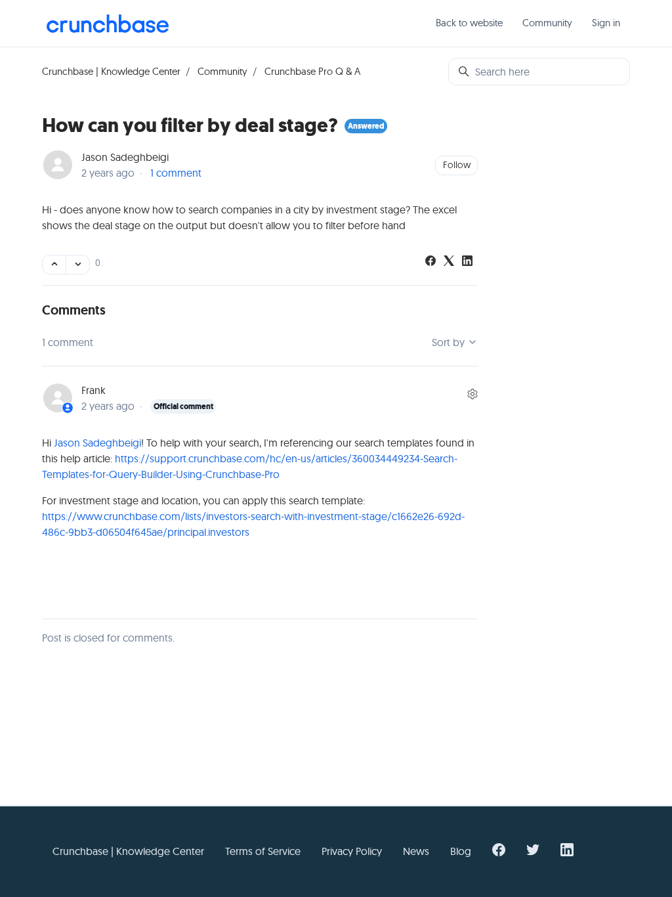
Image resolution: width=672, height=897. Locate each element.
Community (547, 22)
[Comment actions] (472, 394)
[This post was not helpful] (78, 264)
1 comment (175, 172)
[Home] (107, 23)
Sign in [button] (606, 22)
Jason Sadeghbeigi (125, 157)
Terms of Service (263, 851)
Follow (457, 165)
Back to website (469, 22)
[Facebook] (430, 262)
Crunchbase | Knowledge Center (111, 71)
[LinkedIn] (467, 262)
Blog (460, 851)
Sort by (449, 342)
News (416, 851)
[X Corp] (449, 262)
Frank (93, 390)
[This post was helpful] (54, 264)
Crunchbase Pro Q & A (312, 71)
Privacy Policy (352, 851)
